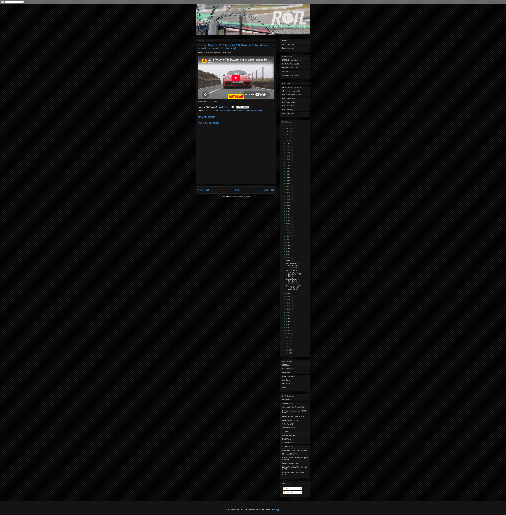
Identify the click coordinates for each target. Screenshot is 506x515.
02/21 (288, 312)
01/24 (288, 324)
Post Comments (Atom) (241, 197)
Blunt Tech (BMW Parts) (290, 454)
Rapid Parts (286, 439)
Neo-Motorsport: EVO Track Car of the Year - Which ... (293, 288)
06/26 (288, 224)
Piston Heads (287, 400)
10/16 (288, 174)
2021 (287, 125)
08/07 (288, 205)
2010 (287, 353)
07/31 (288, 208)
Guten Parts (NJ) (288, 424)
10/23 (288, 171)
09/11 (288, 190)
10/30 (288, 168)
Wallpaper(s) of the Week (291, 75)
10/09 (288, 177)
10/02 (288, 181)
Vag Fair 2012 (287, 71)
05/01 (288, 248)
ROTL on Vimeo (288, 106)
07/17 (288, 214)
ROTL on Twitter (288, 113)
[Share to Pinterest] (247, 107)
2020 (287, 128)
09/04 (288, 193)
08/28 (288, 196)
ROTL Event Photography (291, 95)
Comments (289, 492)
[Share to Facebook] (245, 107)
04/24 (288, 251)
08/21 (288, 199)
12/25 (288, 144)
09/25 (288, 184)
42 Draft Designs (288, 443)
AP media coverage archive (292, 87)
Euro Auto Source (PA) (290, 420)
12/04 (288, 153)
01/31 (288, 321)
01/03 (288, 334)
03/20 (288, 300)
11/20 (288, 159)
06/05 (288, 233)
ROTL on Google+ (288, 110)
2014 (287, 341)
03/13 (288, 303)
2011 (287, 350)
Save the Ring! (287, 403)
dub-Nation (286, 380)
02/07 (288, 318)
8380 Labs (286, 365)
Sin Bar (285, 388)
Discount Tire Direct (289, 435)
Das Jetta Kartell (288, 369)
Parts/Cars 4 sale (288, 48)
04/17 (288, 255)
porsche (254, 111)
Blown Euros (286, 384)
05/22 (288, 239)
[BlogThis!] (240, 107)
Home (236, 190)
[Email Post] (232, 107)
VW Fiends (286, 373)
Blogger (277, 510)
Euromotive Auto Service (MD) (293, 416)
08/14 (288, 202)
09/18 (288, 187)
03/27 (288, 297)
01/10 (288, 331)
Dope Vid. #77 (291, 260)
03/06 (288, 306)
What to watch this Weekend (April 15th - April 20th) (293, 265)
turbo (260, 111)
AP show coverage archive (291, 91)
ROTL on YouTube (289, 102)
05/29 (288, 236)
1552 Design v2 (288, 446)
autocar (227, 111)
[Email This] (237, 107)
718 (210, 111)
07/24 (288, 211)
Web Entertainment (289, 44)
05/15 (288, 242)
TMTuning (286, 431)
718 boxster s (218, 111)
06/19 (288, 227)
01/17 (288, 328)
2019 (287, 132)
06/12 (288, 230)
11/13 (288, 162)
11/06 (288, 165)
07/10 (288, 218)
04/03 (288, 294)
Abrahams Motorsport (290, 463)
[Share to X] (242, 107)
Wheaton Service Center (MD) (293, 407)
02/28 (288, 309)
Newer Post (203, 190)
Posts (287, 488)
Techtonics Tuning (288, 428)
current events (244, 111)
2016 (206, 111)
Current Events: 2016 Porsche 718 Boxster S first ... (293, 281)
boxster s (234, 111)
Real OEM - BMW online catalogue (294, 450)
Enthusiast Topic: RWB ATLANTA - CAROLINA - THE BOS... (293, 273)
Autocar (215, 101)
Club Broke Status (288, 376)
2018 (287, 135)
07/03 (288, 221)
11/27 (288, 156)
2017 (287, 138)
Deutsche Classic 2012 (290, 64)
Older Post (269, 190)
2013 (287, 344)
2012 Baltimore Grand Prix (291, 60)
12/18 (288, 147)
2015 (287, 338)
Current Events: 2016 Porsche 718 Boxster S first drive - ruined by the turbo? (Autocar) (233, 47)
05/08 (288, 245)
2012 (287, 347)
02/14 (288, 315)
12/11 (288, 150)
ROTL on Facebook (289, 98)
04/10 (288, 258)
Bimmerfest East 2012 (290, 68)
